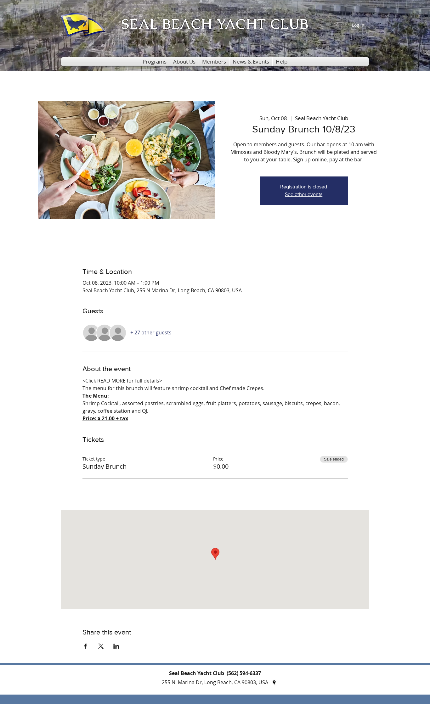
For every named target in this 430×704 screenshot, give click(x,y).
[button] (154, 61)
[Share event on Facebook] (85, 646)
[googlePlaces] (274, 682)
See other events (303, 194)
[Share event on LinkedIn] (116, 646)
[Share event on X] (101, 646)
